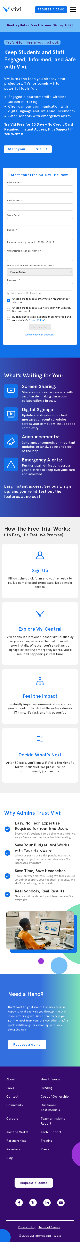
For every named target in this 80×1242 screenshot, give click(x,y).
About (11, 1079)
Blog (9, 1158)
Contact (12, 1096)
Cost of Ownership (55, 1096)
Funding (46, 1088)
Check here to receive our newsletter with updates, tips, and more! (41, 309)
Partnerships (16, 1141)
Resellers (13, 1149)
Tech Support (51, 1132)
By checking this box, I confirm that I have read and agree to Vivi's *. (41, 318)
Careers (12, 1118)
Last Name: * (14, 200)
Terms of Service (49, 1227)
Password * (13, 280)
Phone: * (12, 229)
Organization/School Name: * (24, 250)
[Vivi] (11, 10)
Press (45, 1149)
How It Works (51, 1079)
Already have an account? (40, 334)
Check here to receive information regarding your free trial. (41, 300)
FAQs (10, 1088)
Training (46, 1141)
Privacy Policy (36, 320)
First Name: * (14, 182)
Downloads (14, 1105)
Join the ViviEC (17, 1132)
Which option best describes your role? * (30, 265)
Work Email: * (15, 215)
